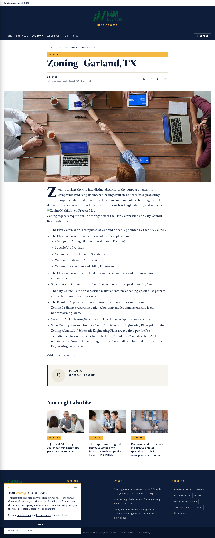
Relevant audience (182, 489)
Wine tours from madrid (185, 501)
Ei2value (198, 507)
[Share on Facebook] (151, 79)
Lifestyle (53, 35)
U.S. (75, 35)
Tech (66, 35)
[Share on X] (144, 79)
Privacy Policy (127, 532)
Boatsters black (181, 507)
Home (9, 35)
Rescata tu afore (182, 495)
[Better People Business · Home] (107, 16)
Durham (198, 495)
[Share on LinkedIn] (158, 79)
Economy (37, 35)
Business (22, 35)
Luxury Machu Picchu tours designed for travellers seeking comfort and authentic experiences (135, 513)
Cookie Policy (143, 532)
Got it (42, 524)
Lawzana (200, 489)
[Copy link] (165, 79)
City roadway (180, 513)
